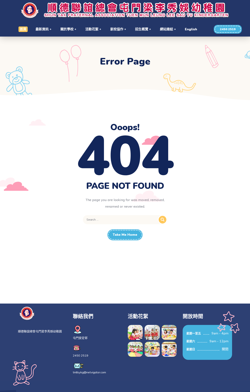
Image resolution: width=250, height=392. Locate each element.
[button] (228, 29)
